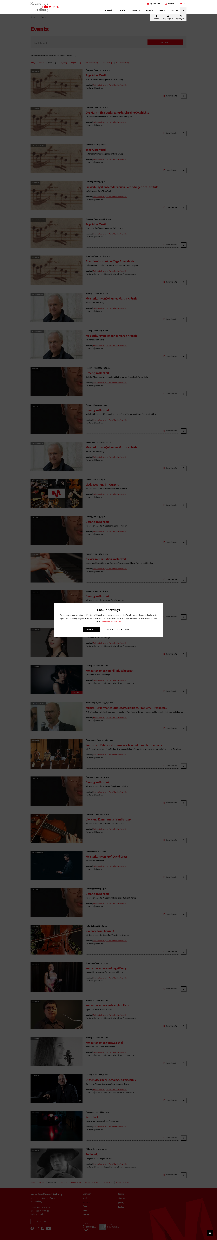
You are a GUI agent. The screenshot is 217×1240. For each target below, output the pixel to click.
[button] (153, 3)
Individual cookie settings (118, 629)
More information (108, 622)
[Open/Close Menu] (183, 10)
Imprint (118, 622)
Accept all (91, 629)
